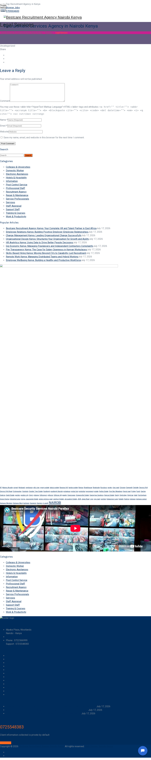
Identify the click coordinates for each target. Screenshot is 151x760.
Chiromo (122, 488)
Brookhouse (88, 488)
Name (3, 119)
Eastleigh (46, 491)
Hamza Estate (109, 495)
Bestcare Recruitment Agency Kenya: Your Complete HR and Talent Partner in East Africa (51, 228)
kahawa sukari (141, 499)
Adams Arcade (7, 488)
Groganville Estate (82, 495)
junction (103, 499)
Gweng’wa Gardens (97, 495)
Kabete (121, 499)
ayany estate (44, 488)
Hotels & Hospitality (16, 177)
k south (45, 503)
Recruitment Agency (16, 191)
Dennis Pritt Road (6, 491)
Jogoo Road (86, 499)
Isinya (23, 499)
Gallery (9, 677)
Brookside (96, 488)
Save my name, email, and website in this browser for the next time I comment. (44, 137)
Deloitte (136, 488)
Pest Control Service (16, 184)
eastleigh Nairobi (57, 491)
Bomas (80, 488)
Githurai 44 (58, 495)
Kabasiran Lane (112, 499)
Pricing (9, 680)
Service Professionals (17, 198)
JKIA (79, 499)
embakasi (66, 491)
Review (10, 694)
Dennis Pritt (143, 488)
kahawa (133, 499)
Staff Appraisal (13, 206)
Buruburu (103, 488)
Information (12, 181)
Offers (9, 666)
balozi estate (54, 488)
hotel (135, 495)
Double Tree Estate (36, 491)
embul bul (74, 491)
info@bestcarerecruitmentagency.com (25, 636)
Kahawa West (18, 503)
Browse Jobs (13, 7)
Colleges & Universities (18, 167)
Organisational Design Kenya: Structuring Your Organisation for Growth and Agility (47, 239)
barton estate (73, 488)
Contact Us (11, 673)
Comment (5, 101)
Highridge (123, 495)
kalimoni (26, 503)
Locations (11, 687)
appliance (29, 488)
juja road (97, 499)
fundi (138, 491)
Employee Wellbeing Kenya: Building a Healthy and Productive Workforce (43, 260)
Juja (91, 499)
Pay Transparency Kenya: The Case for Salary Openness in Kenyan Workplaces (46, 249)
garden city (24, 495)
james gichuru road (45, 499)
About (9, 669)
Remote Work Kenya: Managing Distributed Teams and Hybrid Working (42, 256)
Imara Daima (4, 499)
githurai (50, 495)
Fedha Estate (103, 491)
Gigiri (31, 495)
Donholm (25, 491)
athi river (36, 488)
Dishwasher (17, 491)
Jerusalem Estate (70, 499)
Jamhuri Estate (58, 499)
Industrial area (15, 499)
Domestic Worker (15, 170)
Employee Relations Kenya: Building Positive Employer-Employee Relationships (47, 231)
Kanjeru (39, 503)
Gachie (143, 491)
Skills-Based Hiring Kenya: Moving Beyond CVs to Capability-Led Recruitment (46, 253)
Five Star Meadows (115, 491)
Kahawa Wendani (6, 503)
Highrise (130, 495)
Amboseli (22, 488)
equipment (89, 491)
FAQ (8, 659)
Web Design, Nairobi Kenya (99, 746)
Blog (8, 684)
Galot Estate (10, 495)
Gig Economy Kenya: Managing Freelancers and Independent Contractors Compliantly (49, 246)
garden (17, 495)
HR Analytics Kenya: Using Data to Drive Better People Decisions (39, 242)
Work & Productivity (16, 216)
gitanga (36, 495)
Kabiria (126, 499)
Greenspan (71, 495)
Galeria (2, 495)
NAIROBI (55, 502)
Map (8, 691)
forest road (127, 491)
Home (21, 33)
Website (4, 131)
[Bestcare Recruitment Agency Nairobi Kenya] (75, 17)
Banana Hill (64, 488)
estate (96, 491)
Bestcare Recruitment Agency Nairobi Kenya (41, 746)
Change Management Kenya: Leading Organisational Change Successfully (43, 235)
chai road (116, 488)
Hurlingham (142, 495)
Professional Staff (15, 188)
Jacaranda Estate (32, 499)
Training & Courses (15, 213)
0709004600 (12, 11)
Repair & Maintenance (17, 195)
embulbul (82, 491)
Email (3, 125)
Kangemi (33, 503)
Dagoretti (129, 488)
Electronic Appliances (17, 174)
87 (1, 488)
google (64, 495)
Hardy (117, 495)
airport (15, 488)
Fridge (133, 491)
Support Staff (13, 209)
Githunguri (43, 495)
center (110, 488)
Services (10, 202)
